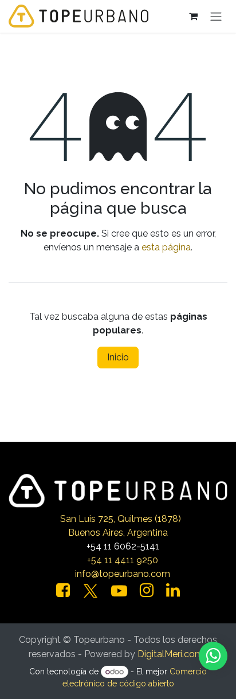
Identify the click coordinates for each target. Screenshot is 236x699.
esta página (166, 247)
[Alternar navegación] (215, 16)
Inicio (118, 357)
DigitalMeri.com (170, 654)
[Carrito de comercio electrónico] (193, 16)
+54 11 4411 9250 (122, 560)
